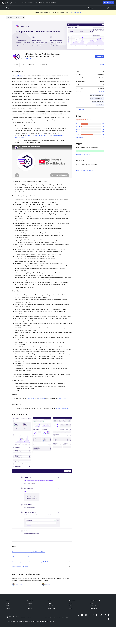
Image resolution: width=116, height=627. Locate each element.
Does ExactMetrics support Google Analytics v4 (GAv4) (28, 552)
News (7, 603)
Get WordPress (108, 2)
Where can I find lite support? (20, 557)
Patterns (29, 608)
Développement (42, 65)
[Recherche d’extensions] (23, 17)
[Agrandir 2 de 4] (49, 419)
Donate (71, 605)
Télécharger (99, 56)
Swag (71, 608)
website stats (100, 104)
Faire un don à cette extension (85, 170)
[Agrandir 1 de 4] (29, 419)
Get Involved (72, 600)
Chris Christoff (31, 398)
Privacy (8, 608)
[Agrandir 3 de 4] (69, 419)
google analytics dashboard (96, 98)
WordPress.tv (52, 608)
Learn (49, 600)
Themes (29, 603)
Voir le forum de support (83, 155)
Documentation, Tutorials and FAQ (22, 567)
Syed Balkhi (27, 59)
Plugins (29, 605)
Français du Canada (26, 617)
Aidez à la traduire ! (76, 12)
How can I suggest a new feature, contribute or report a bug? (30, 562)
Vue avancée (80, 109)
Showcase (30, 600)
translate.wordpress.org (63, 408)
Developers (51, 605)
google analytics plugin (97, 101)
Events (71, 603)
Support (101, 65)
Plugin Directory (10, 8)
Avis (23, 65)
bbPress (93, 605)
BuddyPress (94, 608)
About (7, 600)
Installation (31, 65)
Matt (92, 603)
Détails (16, 65)
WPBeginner (62, 398)
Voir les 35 (101, 91)
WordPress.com (95, 600)
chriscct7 (48, 584)
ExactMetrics (19, 76)
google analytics (99, 95)
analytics (92, 95)
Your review (79, 137)
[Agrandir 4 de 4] (69, 471)
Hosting (8, 605)
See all (102, 137)
